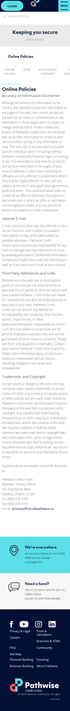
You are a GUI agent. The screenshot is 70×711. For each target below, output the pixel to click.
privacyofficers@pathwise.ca (33, 509)
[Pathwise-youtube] (24, 624)
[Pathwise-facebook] (11, 624)
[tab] (9, 73)
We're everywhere (41, 547)
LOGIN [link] (12, 6)
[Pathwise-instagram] (38, 624)
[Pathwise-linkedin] (52, 624)
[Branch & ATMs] (14, 550)
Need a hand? (37, 583)
